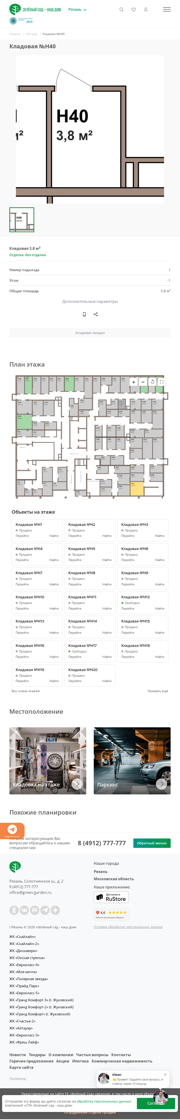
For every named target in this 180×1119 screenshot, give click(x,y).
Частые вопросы (92, 1054)
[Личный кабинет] (146, 9)
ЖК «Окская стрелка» (27, 957)
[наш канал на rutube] (34, 910)
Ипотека (80, 1061)
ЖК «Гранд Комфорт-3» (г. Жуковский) (41, 1000)
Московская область (114, 878)
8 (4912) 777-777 (102, 843)
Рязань (101, 871)
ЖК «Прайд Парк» (24, 985)
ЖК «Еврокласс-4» (24, 964)
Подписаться (12, 836)
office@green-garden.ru (30, 892)
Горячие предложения (31, 1061)
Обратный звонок (152, 843)
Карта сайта (21, 1067)
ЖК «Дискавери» (23, 950)
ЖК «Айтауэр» (21, 1028)
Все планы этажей (26, 691)
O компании (61, 1054)
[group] (90, 129)
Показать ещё (158, 691)
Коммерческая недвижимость (122, 1061)
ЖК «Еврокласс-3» (24, 1035)
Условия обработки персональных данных (128, 927)
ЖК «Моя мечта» (23, 971)
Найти (54, 536)
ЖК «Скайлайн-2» (24, 943)
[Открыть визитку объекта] (84, 314)
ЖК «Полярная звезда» (28, 978)
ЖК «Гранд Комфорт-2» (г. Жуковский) (41, 1007)
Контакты (121, 1054)
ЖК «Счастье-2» (22, 1021)
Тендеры (37, 1054)
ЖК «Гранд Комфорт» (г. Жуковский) (39, 1014)
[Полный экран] (162, 382)
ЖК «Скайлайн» (22, 936)
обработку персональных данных (104, 1101)
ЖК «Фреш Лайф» (24, 1042)
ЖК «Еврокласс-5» (24, 992)
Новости (17, 1054)
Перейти (22, 536)
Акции (62, 1061)
